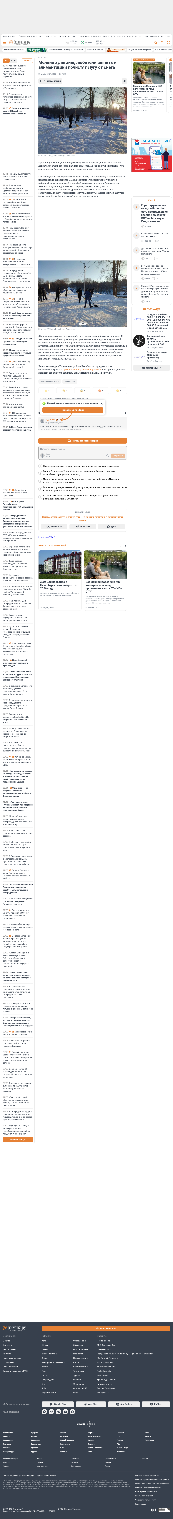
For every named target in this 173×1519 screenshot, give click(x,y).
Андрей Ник (50, 420)
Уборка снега (69, 381)
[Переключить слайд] (44, 293)
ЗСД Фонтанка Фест (127, 36)
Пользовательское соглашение (147, 1476)
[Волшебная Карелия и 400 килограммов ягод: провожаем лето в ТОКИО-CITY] (105, 564)
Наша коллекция (105, 1362)
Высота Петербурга (106, 1388)
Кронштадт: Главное (107, 1379)
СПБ (13, 60)
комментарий (52, 81)
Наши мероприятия (12, 1358)
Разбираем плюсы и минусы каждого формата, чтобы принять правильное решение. (59, 594)
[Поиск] (155, 42)
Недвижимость (49, 1392)
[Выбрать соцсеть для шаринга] (124, 81)
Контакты (7, 1345)
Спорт (76, 1362)
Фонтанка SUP (10, 36)
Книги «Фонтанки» (106, 1367)
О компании (8, 1362)
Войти (48, 457)
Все (6, 60)
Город (44, 1375)
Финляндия (78, 1384)
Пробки (87, 42)
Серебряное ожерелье (65, 36)
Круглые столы (104, 1384)
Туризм (76, 1375)
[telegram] (51, 1411)
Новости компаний (52, 545)
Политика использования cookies (148, 1488)
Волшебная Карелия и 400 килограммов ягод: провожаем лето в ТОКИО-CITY (104, 586)
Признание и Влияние (90, 36)
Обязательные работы (50, 381)
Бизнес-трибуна (49, 1354)
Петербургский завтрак (151, 36)
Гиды (44, 1371)
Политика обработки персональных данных (152, 1480)
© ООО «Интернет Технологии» (70, 1509)
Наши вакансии (10, 1367)
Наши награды (140, 1504)
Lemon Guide (109, 36)
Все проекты (103, 1392)
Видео (45, 1358)
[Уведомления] (162, 42)
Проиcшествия (80, 1358)
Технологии (78, 1371)
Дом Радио (102, 1375)
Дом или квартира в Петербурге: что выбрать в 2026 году (58, 585)
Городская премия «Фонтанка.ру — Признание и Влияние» (125, 1354)
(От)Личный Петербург (107, 1358)
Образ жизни (79, 1341)
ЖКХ (44, 1388)
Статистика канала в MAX (15, 1371)
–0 (124, 434)
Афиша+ (46, 1345)
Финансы (77, 1379)
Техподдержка (9, 1349)
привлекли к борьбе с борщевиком (82, 369)
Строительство (80, 1367)
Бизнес (45, 1349)
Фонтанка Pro (103, 1341)
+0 (116, 434)
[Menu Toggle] (4, 42)
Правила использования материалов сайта (152, 1484)
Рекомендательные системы (146, 1492)
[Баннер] (37, 50)
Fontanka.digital (104, 1371)
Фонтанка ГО (45, 36)
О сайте (6, 1341)
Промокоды (151, 309)
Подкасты (78, 1354)
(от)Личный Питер (28, 36)
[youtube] (65, 1411)
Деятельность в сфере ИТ (144, 1496)
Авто (44, 1341)
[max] (44, 1411)
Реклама (7, 1354)
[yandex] (72, 1411)
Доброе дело (48, 1379)
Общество (78, 1345)
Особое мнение (80, 1349)
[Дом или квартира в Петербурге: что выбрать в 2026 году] (60, 564)
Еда (43, 1384)
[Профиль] (168, 42)
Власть (45, 1367)
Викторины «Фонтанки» (53, 1362)
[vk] (58, 1411)
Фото (75, 1392)
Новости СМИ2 (46, 537)
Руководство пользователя (145, 1500)
